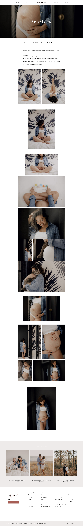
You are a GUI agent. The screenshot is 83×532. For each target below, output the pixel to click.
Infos (27, 2)
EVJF (29, 504)
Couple (41, 478)
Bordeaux (38, 437)
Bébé (29, 502)
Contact (66, 2)
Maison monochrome (60, 504)
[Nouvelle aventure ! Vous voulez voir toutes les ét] (21, 516)
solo (52, 437)
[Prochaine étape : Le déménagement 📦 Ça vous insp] (7, 516)
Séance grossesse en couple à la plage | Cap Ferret (41, 481)
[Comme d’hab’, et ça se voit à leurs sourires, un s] (62, 516)
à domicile (32, 437)
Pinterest (71, 497)
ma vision (44, 497)
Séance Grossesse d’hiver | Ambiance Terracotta (65, 481)
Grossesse (31, 501)
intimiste (48, 437)
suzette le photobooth (58, 507)
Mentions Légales (60, 497)
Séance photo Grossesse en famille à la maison (17, 481)
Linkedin (70, 501)
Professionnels (45, 506)
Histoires (56, 2)
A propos (18, 2)
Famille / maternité (47, 502)
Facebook (70, 499)
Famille (17, 478)
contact (57, 496)
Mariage (43, 499)
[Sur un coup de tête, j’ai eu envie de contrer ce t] (76, 516)
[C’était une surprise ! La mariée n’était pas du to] (35, 516)
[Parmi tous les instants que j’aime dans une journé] (48, 516)
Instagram (71, 496)
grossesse (43, 437)
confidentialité (59, 499)
